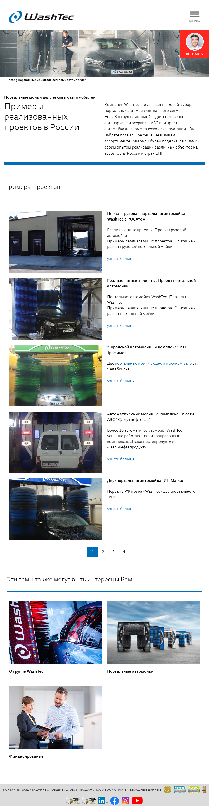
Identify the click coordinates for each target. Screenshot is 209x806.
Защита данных (35, 790)
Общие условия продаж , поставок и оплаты (89, 790)
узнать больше (120, 259)
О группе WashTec (26, 672)
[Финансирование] (55, 717)
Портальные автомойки (130, 672)
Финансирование (26, 757)
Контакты (11, 790)
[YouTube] (137, 801)
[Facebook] (114, 801)
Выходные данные (145, 790)
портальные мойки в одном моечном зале (153, 364)
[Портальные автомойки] (153, 632)
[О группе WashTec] (55, 632)
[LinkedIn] (103, 801)
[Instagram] (125, 801)
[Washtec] (41, 17)
